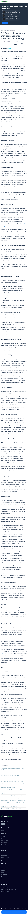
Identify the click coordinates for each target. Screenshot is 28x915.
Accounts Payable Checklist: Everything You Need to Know (12, 781)
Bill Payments (4, 855)
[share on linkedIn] (15, 44)
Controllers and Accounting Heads (8, 889)
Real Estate (3, 881)
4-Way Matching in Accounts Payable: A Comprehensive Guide (13, 800)
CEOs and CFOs (4, 887)
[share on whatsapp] (25, 44)
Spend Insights (4, 853)
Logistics (3, 872)
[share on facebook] (18, 44)
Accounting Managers (6, 891)
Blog (2, 838)
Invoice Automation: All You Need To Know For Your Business (12, 789)
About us (3, 836)
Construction (4, 870)
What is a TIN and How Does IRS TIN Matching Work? (11, 808)
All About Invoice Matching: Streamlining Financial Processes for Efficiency (13, 793)
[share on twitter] (22, 44)
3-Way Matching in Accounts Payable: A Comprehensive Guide (13, 795)
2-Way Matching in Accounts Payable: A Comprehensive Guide (13, 798)
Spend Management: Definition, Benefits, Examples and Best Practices (12, 778)
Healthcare (3, 868)
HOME (2, 30)
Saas (2, 865)
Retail (2, 878)
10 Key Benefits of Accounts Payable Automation (10, 775)
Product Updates (5, 844)
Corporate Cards (5, 857)
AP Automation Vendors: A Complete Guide (9, 787)
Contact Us (14, 912)
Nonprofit (3, 876)
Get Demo (5, 22)
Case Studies (4, 842)
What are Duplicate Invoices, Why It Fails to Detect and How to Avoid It (13, 769)
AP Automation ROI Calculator (8, 846)
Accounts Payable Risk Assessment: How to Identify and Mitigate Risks (13, 803)
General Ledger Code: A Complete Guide (9, 806)
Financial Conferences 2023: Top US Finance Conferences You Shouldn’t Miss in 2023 (12, 772)
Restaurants (4, 874)
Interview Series (4, 840)
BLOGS (6, 30)
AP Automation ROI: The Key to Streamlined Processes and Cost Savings (13, 784)
